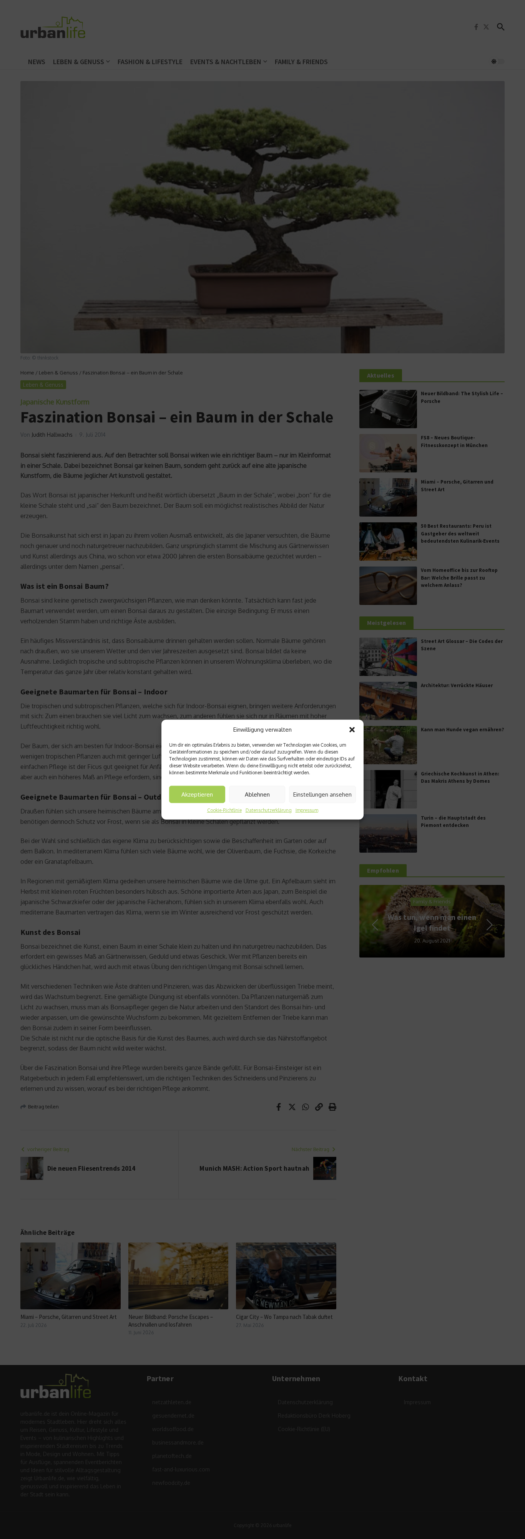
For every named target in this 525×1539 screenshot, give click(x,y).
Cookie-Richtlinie (224, 810)
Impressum (307, 810)
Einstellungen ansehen (322, 794)
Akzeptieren (197, 794)
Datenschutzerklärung (269, 810)
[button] (352, 730)
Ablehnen (257, 794)
